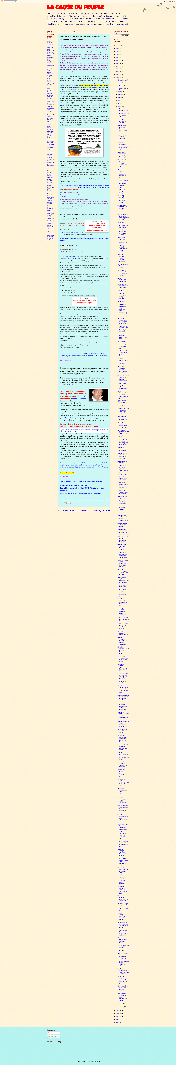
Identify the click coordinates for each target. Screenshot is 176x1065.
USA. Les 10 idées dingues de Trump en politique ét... (123, 963)
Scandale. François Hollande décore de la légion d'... (122, 852)
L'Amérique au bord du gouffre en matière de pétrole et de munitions (51, 146)
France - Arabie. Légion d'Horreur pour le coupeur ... (123, 580)
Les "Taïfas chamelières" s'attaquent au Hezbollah (123, 971)
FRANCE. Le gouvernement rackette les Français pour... (123, 433)
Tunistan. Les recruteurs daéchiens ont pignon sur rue (123, 531)
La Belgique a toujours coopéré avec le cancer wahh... (122, 199)
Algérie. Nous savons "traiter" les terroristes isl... (122, 593)
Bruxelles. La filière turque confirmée (123, 285)
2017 (118, 75)
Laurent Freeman (92, 353)
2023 (118, 57)
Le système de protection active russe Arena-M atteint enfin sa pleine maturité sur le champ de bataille (51, 75)
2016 (118, 77)
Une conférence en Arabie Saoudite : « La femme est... (123, 898)
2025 (118, 51)
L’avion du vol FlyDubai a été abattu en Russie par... (123, 353)
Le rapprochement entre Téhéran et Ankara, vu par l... (123, 173)
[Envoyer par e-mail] (65, 503)
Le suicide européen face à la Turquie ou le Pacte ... (123, 321)
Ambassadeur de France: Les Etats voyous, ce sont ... (123, 411)
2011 (118, 1022)
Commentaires (54, 1036)
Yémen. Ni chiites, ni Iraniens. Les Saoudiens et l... (122, 980)
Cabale (66, 197)
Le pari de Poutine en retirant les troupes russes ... (123, 509)
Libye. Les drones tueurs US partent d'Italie (123, 940)
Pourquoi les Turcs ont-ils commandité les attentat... (123, 137)
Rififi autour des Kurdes (123, 462)
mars (120, 106)
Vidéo (75, 250)
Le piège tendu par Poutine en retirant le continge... (123, 303)
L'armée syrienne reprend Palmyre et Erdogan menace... (122, 294)
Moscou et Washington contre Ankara (123, 279)
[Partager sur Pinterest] (72, 503)
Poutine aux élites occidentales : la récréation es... (123, 345)
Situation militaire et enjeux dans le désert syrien (123, 154)
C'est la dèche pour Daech (122, 682)
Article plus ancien (102, 510)
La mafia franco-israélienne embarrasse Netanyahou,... (123, 232)
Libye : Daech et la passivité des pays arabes (123, 988)
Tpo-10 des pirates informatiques (123, 633)
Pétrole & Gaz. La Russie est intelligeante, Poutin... (123, 747)
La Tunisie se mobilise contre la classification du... (123, 890)
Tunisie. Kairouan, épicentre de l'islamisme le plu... (123, 602)
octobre (120, 86)
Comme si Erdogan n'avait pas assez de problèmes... (122, 916)
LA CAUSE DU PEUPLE (75, 8)
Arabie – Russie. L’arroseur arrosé (123, 524)
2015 (118, 1010)
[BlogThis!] (67, 503)
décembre (121, 80)
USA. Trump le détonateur (122, 586)
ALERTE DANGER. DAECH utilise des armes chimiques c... (123, 697)
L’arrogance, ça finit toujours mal (50, 237)
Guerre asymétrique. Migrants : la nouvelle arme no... (123, 756)
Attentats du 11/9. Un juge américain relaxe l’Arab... (123, 555)
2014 (118, 1013)
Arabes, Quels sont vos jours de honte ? (123, 492)
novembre (121, 83)
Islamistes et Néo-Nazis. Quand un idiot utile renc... (122, 835)
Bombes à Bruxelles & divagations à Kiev (74, 485)
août (119, 92)
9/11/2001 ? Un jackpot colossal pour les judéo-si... (123, 477)
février (120, 1004)
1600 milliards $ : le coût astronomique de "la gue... (123, 539)
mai (119, 100)
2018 (118, 72)
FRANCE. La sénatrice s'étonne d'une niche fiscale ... (123, 240)
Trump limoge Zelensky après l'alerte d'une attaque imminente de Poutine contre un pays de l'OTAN (50, 180)
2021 (118, 63)
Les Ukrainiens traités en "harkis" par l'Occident (123, 764)
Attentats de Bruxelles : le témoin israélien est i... (122, 208)
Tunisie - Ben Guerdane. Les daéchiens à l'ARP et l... (123, 547)
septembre (121, 89)
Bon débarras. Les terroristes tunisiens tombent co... (123, 800)
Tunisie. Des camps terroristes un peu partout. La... (123, 312)
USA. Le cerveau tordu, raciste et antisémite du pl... (123, 844)
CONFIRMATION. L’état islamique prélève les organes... (123, 563)
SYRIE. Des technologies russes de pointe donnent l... (122, 880)
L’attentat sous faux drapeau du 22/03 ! (72, 232)
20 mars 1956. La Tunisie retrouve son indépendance (123, 386)
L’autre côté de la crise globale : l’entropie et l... (122, 773)
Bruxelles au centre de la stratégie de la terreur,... (123, 272)
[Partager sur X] (68, 503)
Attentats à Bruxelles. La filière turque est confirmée (80, 493)
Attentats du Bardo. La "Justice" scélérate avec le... (123, 469)
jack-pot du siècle (67, 417)
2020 (118, 66)
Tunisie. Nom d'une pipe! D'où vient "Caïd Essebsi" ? (123, 129)
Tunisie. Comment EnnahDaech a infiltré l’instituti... (123, 641)
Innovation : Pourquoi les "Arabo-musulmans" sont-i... (123, 997)
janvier (120, 1007)
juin (119, 97)
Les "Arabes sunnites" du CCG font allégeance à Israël (122, 370)
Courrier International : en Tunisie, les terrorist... (123, 361)
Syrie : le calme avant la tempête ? (123, 731)
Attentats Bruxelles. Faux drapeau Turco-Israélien (123, 249)
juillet (120, 94)
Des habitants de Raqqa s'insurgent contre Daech (123, 826)
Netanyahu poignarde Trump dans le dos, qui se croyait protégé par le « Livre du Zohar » (50, 202)
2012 (118, 1019)
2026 (118, 49)
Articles (51, 1033)
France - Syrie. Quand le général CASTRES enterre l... (122, 500)
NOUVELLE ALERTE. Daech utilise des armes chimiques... (123, 611)
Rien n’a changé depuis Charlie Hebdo (123, 265)
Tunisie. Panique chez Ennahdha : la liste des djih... (123, 724)
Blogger (97, 1061)
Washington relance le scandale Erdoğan (122, 190)
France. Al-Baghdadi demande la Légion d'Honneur (122, 706)
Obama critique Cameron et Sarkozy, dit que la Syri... (123, 676)
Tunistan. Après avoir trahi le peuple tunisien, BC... (123, 518)
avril (119, 103)
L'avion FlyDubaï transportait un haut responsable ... (123, 378)
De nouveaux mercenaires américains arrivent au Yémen (122, 739)
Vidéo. (76, 245)
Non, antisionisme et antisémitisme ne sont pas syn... (123, 112)
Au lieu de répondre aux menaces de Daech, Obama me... (123, 689)
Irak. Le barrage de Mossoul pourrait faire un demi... (123, 932)
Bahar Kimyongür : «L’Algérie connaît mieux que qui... (123, 395)
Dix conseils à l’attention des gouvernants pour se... (123, 659)
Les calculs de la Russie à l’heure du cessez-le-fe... (123, 956)
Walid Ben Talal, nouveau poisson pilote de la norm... (123, 442)
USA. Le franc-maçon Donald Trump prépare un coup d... (123, 862)
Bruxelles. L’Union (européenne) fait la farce (123, 224)
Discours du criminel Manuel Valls (70, 256)
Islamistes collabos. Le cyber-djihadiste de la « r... (123, 667)
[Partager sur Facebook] (70, 503)
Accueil (84, 510)
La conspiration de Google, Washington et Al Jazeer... (123, 217)
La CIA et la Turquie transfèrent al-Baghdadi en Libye (123, 782)
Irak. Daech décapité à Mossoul (122, 121)
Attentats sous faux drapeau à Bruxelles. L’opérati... (123, 328)
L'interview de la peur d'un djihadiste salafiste (123, 182)
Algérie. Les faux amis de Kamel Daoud (123, 619)
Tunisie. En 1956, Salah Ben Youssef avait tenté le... (123, 455)
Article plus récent (66, 510)
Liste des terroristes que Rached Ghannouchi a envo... (123, 650)
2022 (118, 60)
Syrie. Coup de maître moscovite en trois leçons (123, 425)
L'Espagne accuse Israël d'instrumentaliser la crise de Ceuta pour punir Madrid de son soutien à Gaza (51, 222)
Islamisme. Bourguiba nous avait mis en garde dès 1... (123, 146)
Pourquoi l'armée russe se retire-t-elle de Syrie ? (123, 572)
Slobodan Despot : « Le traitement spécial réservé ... (123, 907)
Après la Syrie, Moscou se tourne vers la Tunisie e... (123, 403)
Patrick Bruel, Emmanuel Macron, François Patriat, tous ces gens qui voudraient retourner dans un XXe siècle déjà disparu (50, 100)
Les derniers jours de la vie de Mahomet (123, 417)
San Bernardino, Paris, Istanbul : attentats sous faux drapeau (81, 481)
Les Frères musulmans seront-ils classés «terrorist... (122, 792)
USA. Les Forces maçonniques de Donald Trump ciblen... (123, 871)
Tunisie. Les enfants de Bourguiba (122, 448)
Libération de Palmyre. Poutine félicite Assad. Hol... (123, 163)
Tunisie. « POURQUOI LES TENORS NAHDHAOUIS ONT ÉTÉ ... (123, 715)
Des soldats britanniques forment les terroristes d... (123, 485)
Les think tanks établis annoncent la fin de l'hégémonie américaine (50, 161)
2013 (118, 1016)
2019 (118, 69)
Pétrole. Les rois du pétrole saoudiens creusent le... (123, 626)
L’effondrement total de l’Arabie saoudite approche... (123, 258)
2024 (118, 54)
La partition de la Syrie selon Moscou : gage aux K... (123, 925)
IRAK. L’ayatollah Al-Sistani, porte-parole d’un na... (123, 948)
